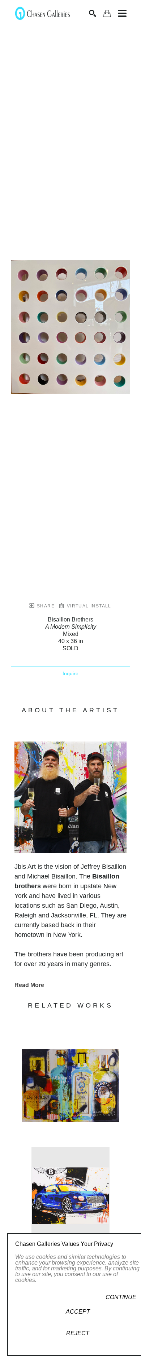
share (45, 606)
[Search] (92, 13)
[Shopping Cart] (107, 13)
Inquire (70, 673)
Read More (29, 985)
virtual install (88, 606)
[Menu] (122, 13)
